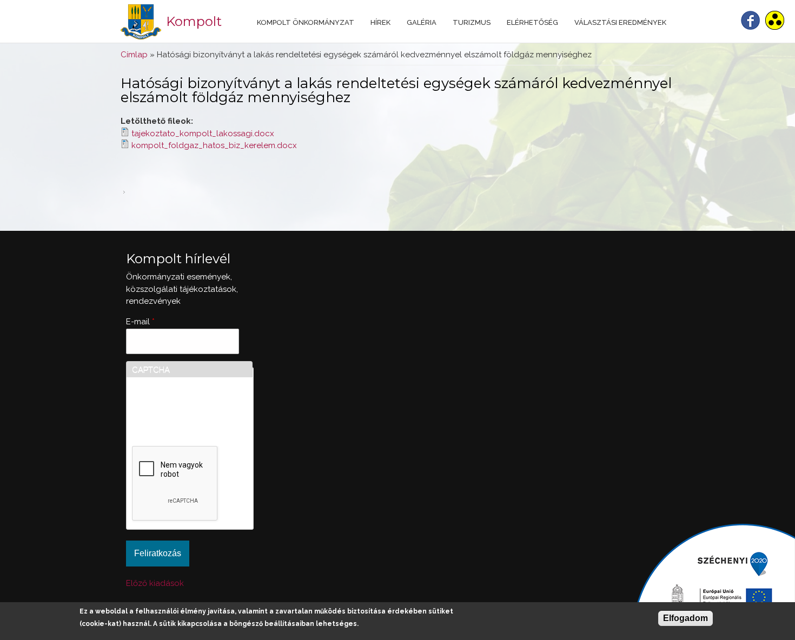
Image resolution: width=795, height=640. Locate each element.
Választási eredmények (620, 22)
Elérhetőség (532, 22)
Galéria (421, 22)
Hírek (380, 22)
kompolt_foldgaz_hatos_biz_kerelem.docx (214, 145)
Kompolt (194, 21)
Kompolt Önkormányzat (305, 22)
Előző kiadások (155, 583)
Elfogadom (685, 618)
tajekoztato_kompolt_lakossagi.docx (202, 133)
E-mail (140, 321)
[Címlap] (141, 21)
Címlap (134, 54)
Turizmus (472, 22)
